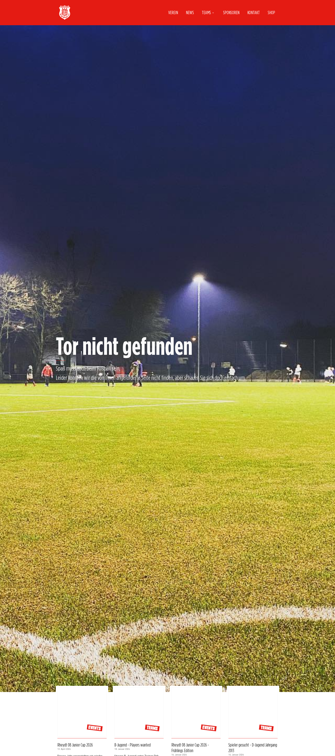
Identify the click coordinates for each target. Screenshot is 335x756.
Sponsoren (231, 12)
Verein (173, 12)
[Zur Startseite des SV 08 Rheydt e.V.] (64, 12)
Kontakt (253, 12)
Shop (271, 12)
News (190, 12)
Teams (206, 12)
